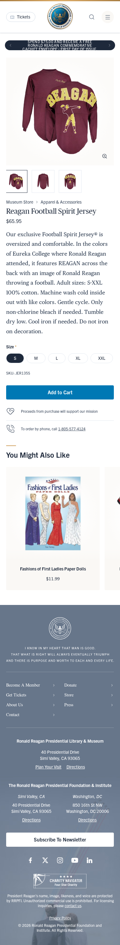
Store (69, 695)
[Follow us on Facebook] (30, 860)
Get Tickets (16, 695)
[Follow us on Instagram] (60, 860)
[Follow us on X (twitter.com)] (45, 860)
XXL (101, 358)
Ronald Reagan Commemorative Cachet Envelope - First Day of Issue (59, 47)
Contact (12, 714)
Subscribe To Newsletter (60, 839)
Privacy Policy (60, 917)
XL (78, 358)
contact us (73, 905)
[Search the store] (92, 17)
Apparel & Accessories (61, 202)
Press (68, 705)
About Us (14, 705)
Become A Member (23, 685)
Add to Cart (60, 392)
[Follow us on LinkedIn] (89, 860)
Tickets (23, 16)
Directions (75, 766)
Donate (70, 685)
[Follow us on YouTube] (74, 860)
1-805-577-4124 (72, 428)
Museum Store (19, 202)
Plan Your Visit (48, 766)
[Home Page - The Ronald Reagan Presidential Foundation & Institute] (60, 17)
